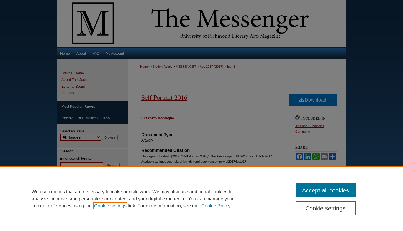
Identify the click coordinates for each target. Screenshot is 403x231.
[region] (201, 198)
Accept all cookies (325, 190)
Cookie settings (110, 205)
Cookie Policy (215, 205)
